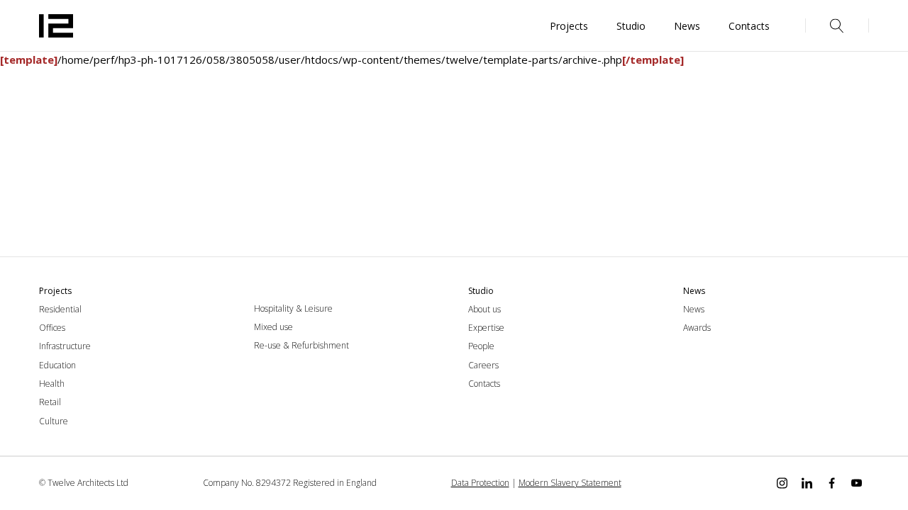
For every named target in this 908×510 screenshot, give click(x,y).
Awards (697, 328)
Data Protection (480, 483)
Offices (52, 328)
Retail (50, 402)
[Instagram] (782, 483)
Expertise (486, 328)
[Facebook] (831, 483)
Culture (53, 421)
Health (52, 384)
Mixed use (273, 327)
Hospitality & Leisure (293, 308)
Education (57, 365)
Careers (483, 365)
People (481, 346)
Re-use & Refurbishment (301, 345)
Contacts (484, 384)
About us (484, 309)
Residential (60, 309)
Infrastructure (65, 346)
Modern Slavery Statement (570, 483)
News (693, 309)
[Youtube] (856, 483)
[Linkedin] (806, 483)
